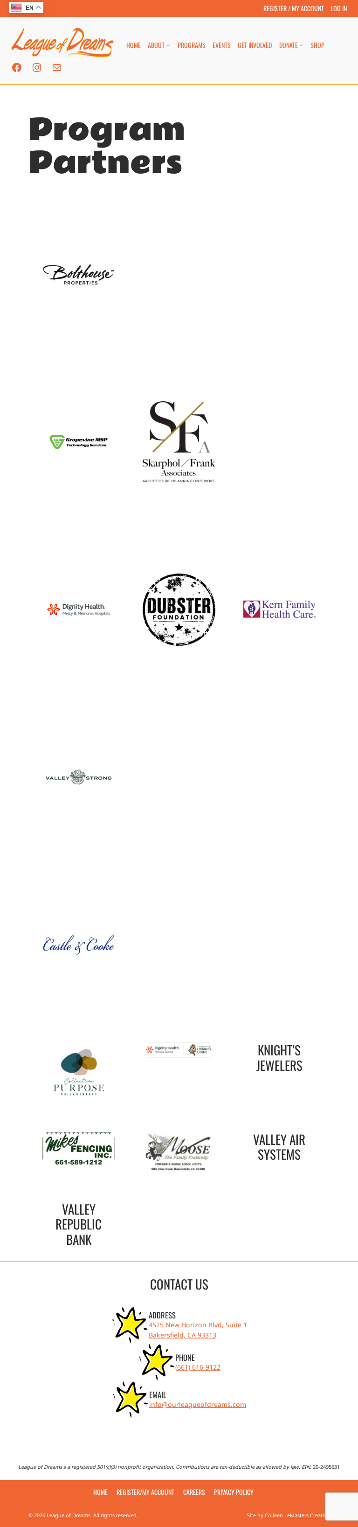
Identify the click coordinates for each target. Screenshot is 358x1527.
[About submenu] (168, 45)
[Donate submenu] (301, 45)
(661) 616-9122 (197, 1367)
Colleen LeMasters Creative (297, 1515)
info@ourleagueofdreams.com (197, 1404)
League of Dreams (68, 1515)
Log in (338, 8)
